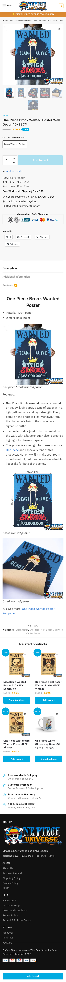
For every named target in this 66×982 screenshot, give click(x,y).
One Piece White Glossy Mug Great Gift (48, 742)
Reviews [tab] (9, 285)
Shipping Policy (11, 878)
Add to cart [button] (49, 700)
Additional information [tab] (16, 276)
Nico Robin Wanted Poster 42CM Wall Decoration (14, 685)
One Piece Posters (42, 20)
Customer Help (11, 905)
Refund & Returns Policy (17, 920)
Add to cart (33, 976)
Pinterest (8, 937)
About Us (8, 868)
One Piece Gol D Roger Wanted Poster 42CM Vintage (48, 685)
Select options (17, 700)
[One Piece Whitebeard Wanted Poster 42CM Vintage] (16, 722)
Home (5, 20)
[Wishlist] (25, 655)
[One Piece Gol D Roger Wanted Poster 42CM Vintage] (48, 663)
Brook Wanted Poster (14, 144)
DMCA (6, 888)
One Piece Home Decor (21, 20)
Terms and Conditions (15, 910)
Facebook (8, 932)
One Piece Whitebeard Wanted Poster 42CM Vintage (16, 744)
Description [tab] (10, 268)
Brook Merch (22, 629)
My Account (9, 900)
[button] (58, 29)
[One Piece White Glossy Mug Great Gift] (48, 722)
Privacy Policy (10, 883)
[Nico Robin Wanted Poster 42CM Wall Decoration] (16, 663)
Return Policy (10, 915)
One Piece (12, 450)
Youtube (7, 942)
